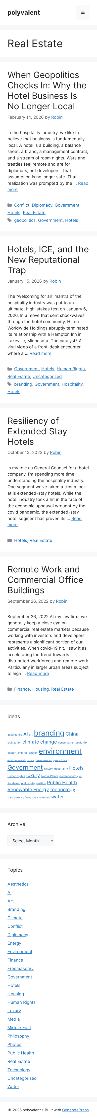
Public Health (62, 782)
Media (13, 1019)
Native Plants (49, 776)
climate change (39, 742)
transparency (15, 797)
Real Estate (34, 212)
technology (62, 789)
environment (60, 751)
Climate (15, 917)
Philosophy (18, 1036)
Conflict (21, 205)
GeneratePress (75, 1110)
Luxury (14, 1010)
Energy (14, 943)
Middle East (19, 1027)
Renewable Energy (28, 789)
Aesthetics (18, 884)
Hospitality (72, 384)
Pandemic (13, 783)
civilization (14, 742)
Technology (18, 1069)
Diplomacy (42, 205)
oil (80, 776)
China (72, 734)
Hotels (13, 212)
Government (67, 205)
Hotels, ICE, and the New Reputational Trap (48, 259)
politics (41, 783)
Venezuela (31, 797)
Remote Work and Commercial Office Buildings (45, 579)
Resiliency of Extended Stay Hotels (37, 431)
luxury (33, 775)
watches (44, 797)
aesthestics (14, 734)
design (11, 752)
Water (13, 1086)
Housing (40, 689)
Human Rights (71, 368)
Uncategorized (47, 376)
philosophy (28, 783)
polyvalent (23, 12)
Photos (14, 1044)
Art (10, 900)
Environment (19, 951)
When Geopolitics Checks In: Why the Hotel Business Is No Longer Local (47, 90)
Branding (16, 909)
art (31, 734)
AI (25, 734)
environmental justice (20, 760)
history (48, 768)
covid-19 (81, 742)
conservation (66, 742)
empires (22, 752)
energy (33, 752)
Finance (22, 689)
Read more (40, 353)
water (57, 797)
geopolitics (25, 220)
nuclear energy (68, 776)
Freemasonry (44, 760)
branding (23, 384)
